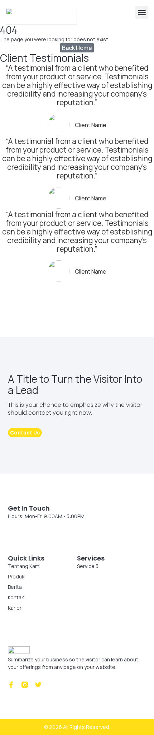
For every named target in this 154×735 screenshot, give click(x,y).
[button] (141, 12)
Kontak (16, 597)
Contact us (25, 432)
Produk (16, 576)
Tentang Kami (24, 566)
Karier (14, 607)
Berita (15, 586)
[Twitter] (38, 684)
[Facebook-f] (11, 684)
